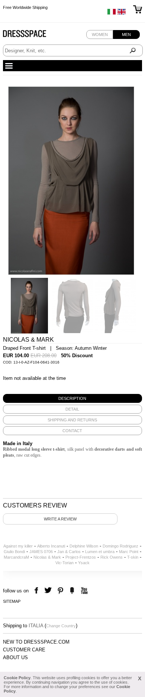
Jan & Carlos (69, 551)
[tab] (72, 398)
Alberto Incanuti (51, 546)
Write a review (60, 519)
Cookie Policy (17, 677)
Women (100, 34)
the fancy (72, 591)
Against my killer (18, 546)
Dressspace (31, 35)
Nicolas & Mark (47, 557)
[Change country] (111, 13)
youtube (83, 591)
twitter (49, 591)
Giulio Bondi (14, 551)
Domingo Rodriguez (120, 546)
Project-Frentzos (80, 557)
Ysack (84, 562)
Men (126, 34)
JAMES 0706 (41, 551)
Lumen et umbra (100, 551)
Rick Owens (111, 557)
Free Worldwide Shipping (25, 7)
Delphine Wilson (84, 546)
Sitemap (11, 601)
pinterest (60, 591)
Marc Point (128, 551)
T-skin (132, 557)
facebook (37, 591)
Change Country (61, 626)
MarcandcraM (16, 557)
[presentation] (72, 398)
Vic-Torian (64, 562)
